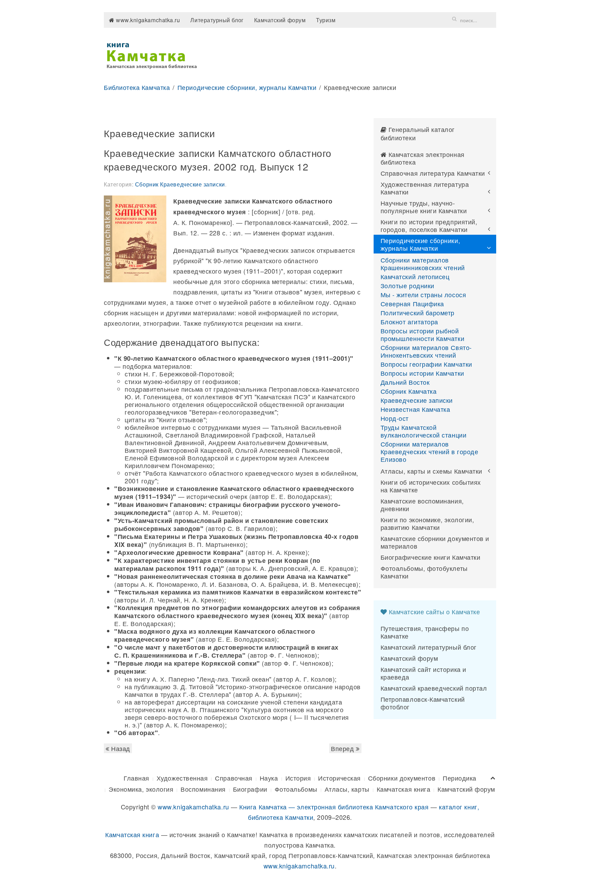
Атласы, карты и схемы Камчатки (431, 470)
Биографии (250, 789)
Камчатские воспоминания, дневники (422, 504)
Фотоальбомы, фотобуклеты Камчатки (424, 572)
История (298, 778)
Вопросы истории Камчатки (422, 372)
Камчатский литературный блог (429, 646)
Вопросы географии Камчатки (426, 363)
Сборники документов (401, 778)
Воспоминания (203, 789)
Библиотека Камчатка (137, 87)
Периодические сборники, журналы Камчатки (247, 87)
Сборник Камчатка (409, 390)
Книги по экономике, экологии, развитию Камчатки (427, 523)
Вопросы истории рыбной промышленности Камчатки (422, 334)
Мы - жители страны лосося (423, 294)
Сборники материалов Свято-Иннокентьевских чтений (426, 351)
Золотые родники (407, 285)
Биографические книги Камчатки (431, 556)
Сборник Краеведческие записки (180, 184)
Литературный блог (216, 20)
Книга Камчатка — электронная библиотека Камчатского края (333, 806)
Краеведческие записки (417, 400)
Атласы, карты (347, 789)
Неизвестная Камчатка (415, 409)
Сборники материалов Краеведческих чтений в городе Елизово (429, 451)
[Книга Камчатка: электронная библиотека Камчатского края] (151, 54)
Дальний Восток (405, 381)
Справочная (233, 778)
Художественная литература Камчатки (425, 188)
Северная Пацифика (412, 303)
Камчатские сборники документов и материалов (435, 542)
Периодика (459, 778)
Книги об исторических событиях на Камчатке (431, 485)
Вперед (343, 748)
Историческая (339, 778)
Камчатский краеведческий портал (434, 687)
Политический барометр (418, 312)
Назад (119, 748)
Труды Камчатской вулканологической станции (424, 431)
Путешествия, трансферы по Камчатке (425, 632)
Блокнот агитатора (409, 321)
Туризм (325, 20)
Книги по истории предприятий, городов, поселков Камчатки (429, 225)
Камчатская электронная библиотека (423, 158)
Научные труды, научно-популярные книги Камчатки (424, 206)
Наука (269, 778)
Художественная (182, 778)
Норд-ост (395, 418)
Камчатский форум (280, 20)
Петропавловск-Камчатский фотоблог (423, 702)
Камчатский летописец (415, 276)
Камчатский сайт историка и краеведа (423, 673)
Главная (136, 778)
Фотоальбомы (296, 789)
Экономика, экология (141, 789)
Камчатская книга (404, 789)
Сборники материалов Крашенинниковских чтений (423, 263)
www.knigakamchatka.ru (147, 20)
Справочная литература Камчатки (433, 172)
